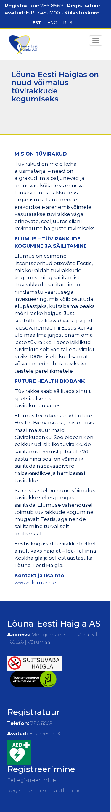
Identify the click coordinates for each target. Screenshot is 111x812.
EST (37, 22)
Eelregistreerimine (31, 780)
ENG (52, 22)
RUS (67, 22)
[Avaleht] (23, 44)
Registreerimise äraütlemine (44, 790)
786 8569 (52, 6)
